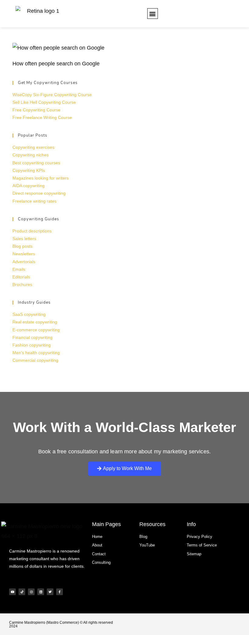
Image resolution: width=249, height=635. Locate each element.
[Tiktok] (22, 591)
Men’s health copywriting (36, 352)
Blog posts (22, 246)
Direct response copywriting (39, 193)
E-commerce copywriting (36, 329)
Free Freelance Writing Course (42, 117)
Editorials (21, 276)
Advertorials (23, 261)
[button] (152, 13)
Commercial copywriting (35, 360)
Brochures (22, 284)
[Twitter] (50, 591)
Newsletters (23, 253)
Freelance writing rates (34, 201)
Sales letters (24, 238)
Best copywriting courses (36, 162)
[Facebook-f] (59, 591)
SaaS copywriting (29, 314)
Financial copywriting (32, 337)
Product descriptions (32, 231)
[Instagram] (31, 591)
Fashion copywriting (31, 345)
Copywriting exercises (33, 147)
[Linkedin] (40, 591)
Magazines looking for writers (40, 178)
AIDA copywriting (28, 185)
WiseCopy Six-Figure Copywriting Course (52, 94)
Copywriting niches (30, 154)
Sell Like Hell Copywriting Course (44, 102)
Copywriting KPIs (28, 170)
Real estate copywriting (34, 321)
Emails (18, 269)
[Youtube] (12, 591)
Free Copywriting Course (36, 109)
